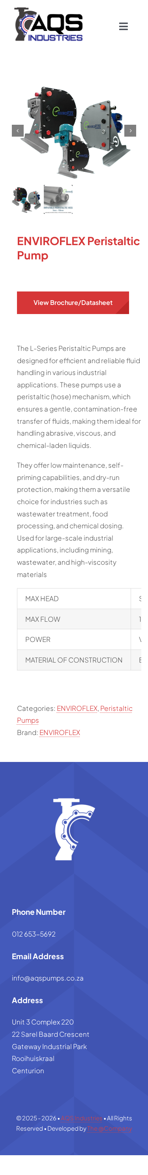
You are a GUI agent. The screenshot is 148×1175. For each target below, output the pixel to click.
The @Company (109, 1128)
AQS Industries (82, 1118)
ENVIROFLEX (77, 708)
